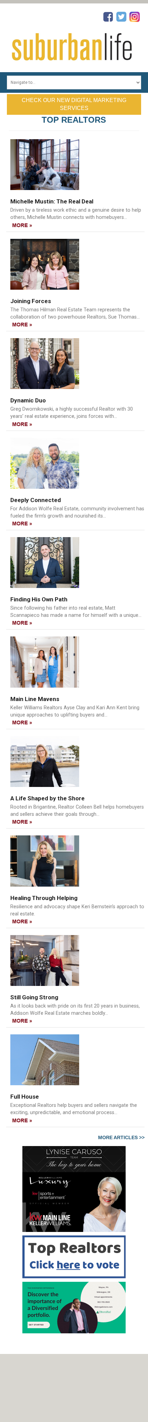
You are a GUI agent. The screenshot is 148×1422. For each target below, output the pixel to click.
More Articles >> (121, 1137)
